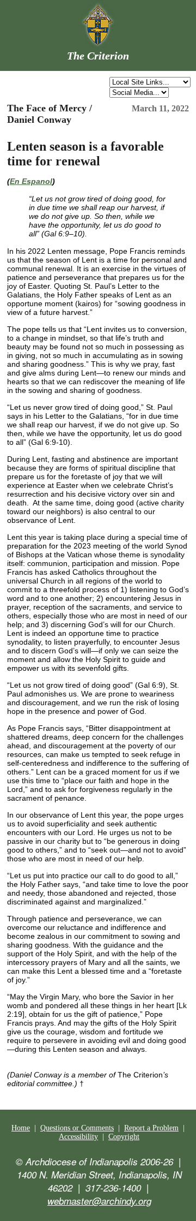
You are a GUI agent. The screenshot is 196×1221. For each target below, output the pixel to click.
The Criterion (98, 56)
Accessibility (78, 1137)
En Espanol (31, 181)
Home (20, 1128)
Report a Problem (151, 1128)
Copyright (123, 1137)
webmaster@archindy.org (99, 1200)
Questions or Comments (77, 1128)
